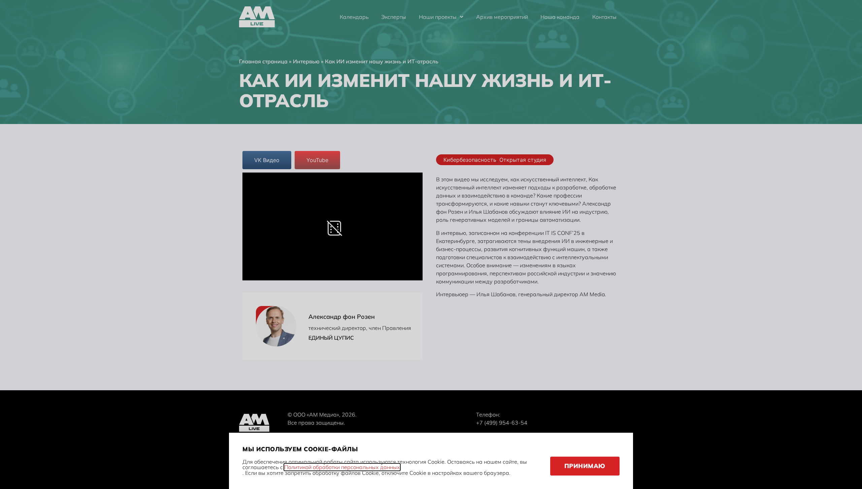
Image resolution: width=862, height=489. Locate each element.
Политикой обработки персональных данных (342, 467)
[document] (431, 244)
